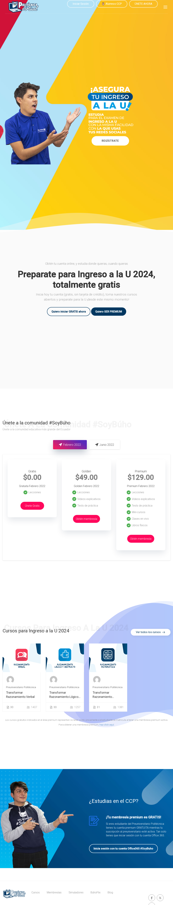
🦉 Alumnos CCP (112, 3)
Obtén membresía (86, 518)
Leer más (22, 657)
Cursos (35, 892)
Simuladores (76, 892)
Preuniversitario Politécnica (21, 687)
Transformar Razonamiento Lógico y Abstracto (63, 695)
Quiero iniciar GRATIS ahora (69, 311)
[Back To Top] (166, 899)
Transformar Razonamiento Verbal (20, 695)
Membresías (54, 892)
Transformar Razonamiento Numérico (102, 695)
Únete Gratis (32, 505)
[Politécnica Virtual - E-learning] (24, 7)
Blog (110, 892)
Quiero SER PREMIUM (108, 311)
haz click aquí (107, 724)
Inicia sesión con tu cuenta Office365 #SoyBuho (123, 848)
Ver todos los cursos (148, 632)
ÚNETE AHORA (143, 3)
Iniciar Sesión (81, 3)
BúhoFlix (96, 892)
